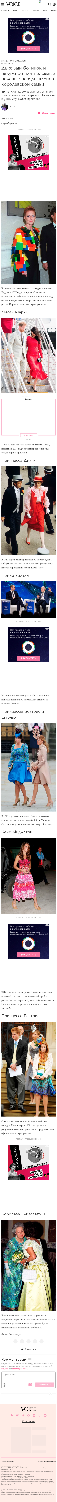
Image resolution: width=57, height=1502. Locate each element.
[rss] (12, 1415)
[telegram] (23, 1415)
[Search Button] (49, 4)
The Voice (13, 4)
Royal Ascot (9, 118)
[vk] (17, 1415)
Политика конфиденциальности (46, 1461)
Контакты (28, 1421)
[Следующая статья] (28, 1393)
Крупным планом (18, 61)
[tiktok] (39, 1415)
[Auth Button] (54, 4)
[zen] (28, 1415)
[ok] (34, 1415)
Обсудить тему (49, 113)
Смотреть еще (28, 435)
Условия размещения (7, 1461)
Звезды (4, 61)
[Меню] (2, 4)
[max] (45, 1415)
